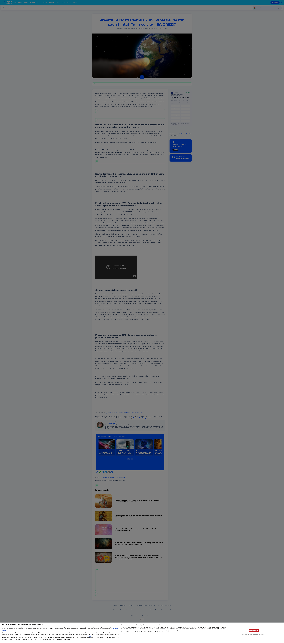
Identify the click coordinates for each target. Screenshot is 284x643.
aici (90, 636)
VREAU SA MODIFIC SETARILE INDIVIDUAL (253, 634)
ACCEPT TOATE (253, 630)
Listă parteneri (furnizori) (128, 633)
